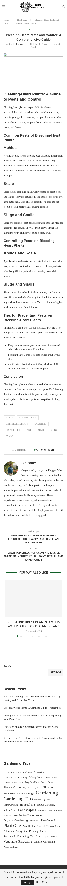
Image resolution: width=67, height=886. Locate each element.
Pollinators (9, 831)
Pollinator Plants (53, 826)
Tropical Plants (49, 836)
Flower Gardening (15, 787)
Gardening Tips (18, 798)
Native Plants (26, 815)
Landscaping (27, 810)
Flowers (48, 787)
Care (30, 772)
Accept (27, 882)
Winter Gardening (11, 847)
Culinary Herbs (35, 777)
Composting (39, 772)
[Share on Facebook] (42, 450)
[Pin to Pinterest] (49, 450)
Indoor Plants (10, 810)
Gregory (20, 44)
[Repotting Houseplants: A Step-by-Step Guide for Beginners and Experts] (33, 598)
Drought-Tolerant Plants (13, 782)
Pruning (33, 831)
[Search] (63, 6)
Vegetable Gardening (18, 841)
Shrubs (43, 831)
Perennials (34, 820)
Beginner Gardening (15, 771)
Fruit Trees (10, 793)
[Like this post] (37, 450)
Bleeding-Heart (27, 418)
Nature (39, 815)
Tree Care (35, 836)
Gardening (40, 424)
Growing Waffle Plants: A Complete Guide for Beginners (32, 708)
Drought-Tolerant (51, 777)
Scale (41, 430)
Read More (41, 882)
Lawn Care (42, 810)
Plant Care (22, 20)
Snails (9, 436)
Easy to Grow (47, 782)
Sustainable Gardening (16, 836)
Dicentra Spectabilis (17, 424)
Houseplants (28, 804)
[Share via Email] (52, 450)
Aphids (9, 418)
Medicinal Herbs (55, 810)
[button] (8, 608)
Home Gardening (11, 805)
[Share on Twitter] (45, 450)
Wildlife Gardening (44, 841)
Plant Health (28, 826)
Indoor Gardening (46, 804)
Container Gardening (15, 777)
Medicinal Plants (11, 815)
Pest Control (13, 430)
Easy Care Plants (32, 782)
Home (6, 20)
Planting (40, 826)
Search (7, 666)
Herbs (48, 800)
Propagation (22, 831)
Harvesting (39, 799)
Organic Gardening (16, 820)
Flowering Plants (35, 788)
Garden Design (25, 793)
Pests (29, 430)
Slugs (54, 430)
